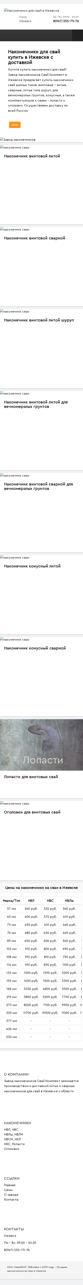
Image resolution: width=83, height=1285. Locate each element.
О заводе (11, 1194)
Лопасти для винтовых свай (31, 777)
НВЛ (7, 1129)
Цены (14, 124)
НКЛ (18, 1139)
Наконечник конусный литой (32, 566)
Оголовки (11, 1149)
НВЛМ (18, 1134)
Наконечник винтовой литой (32, 156)
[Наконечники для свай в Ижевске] (31, 10)
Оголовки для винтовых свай (32, 812)
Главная (9, 1185)
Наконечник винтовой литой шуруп (39, 320)
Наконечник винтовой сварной (34, 238)
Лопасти (18, 1144)
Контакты (11, 1199)
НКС (7, 1144)
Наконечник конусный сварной (35, 648)
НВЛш (8, 1134)
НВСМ (8, 1139)
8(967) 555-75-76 (66, 21)
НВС (15, 1129)
